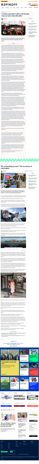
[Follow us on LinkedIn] (7, 452)
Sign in (36, 1)
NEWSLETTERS (33, 412)
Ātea (10, 7)
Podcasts (25, 7)
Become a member (36, 7)
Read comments (13, 346)
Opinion (26, 18)
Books (14, 7)
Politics (3, 7)
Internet (2, 445)
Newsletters (30, 7)
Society (2, 164)
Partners (2, 446)
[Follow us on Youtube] (4, 452)
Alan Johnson (5, 18)
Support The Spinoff (4, 1)
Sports (9, 445)
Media (9, 446)
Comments (31, 170)
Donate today (33, 5)
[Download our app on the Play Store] (12, 452)
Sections (17, 7)
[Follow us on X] (2, 452)
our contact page (31, 456)
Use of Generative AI (17, 445)
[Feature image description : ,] (8, 417)
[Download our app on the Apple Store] (10, 452)
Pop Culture (6, 7)
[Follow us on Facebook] (1, 452)
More (21, 7)
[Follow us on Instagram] (5, 452)
